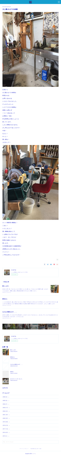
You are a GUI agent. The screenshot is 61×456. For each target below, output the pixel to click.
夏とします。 (6, 286)
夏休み (12, 371)
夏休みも (4, 299)
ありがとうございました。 (16, 378)
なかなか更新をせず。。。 (9, 312)
